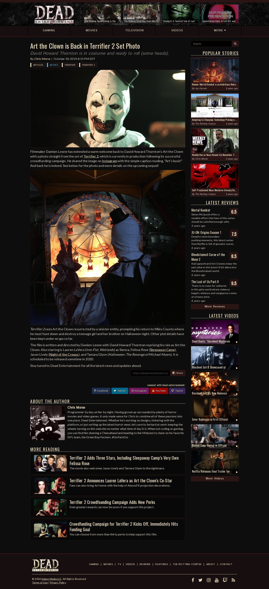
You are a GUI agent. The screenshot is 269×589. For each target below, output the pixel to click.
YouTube (160, 391)
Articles (38, 65)
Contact (226, 564)
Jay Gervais (201, 88)
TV (119, 564)
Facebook (102, 391)
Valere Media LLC (51, 578)
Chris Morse (42, 58)
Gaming (94, 564)
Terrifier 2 (88, 65)
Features (161, 564)
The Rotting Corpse (205, 123)
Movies (54, 65)
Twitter (121, 391)
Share (179, 373)
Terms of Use (40, 582)
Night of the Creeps (64, 354)
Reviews (145, 564)
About (210, 564)
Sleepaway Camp (162, 350)
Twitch (178, 391)
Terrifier (70, 65)
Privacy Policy (58, 582)
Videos (130, 564)
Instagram (109, 161)
